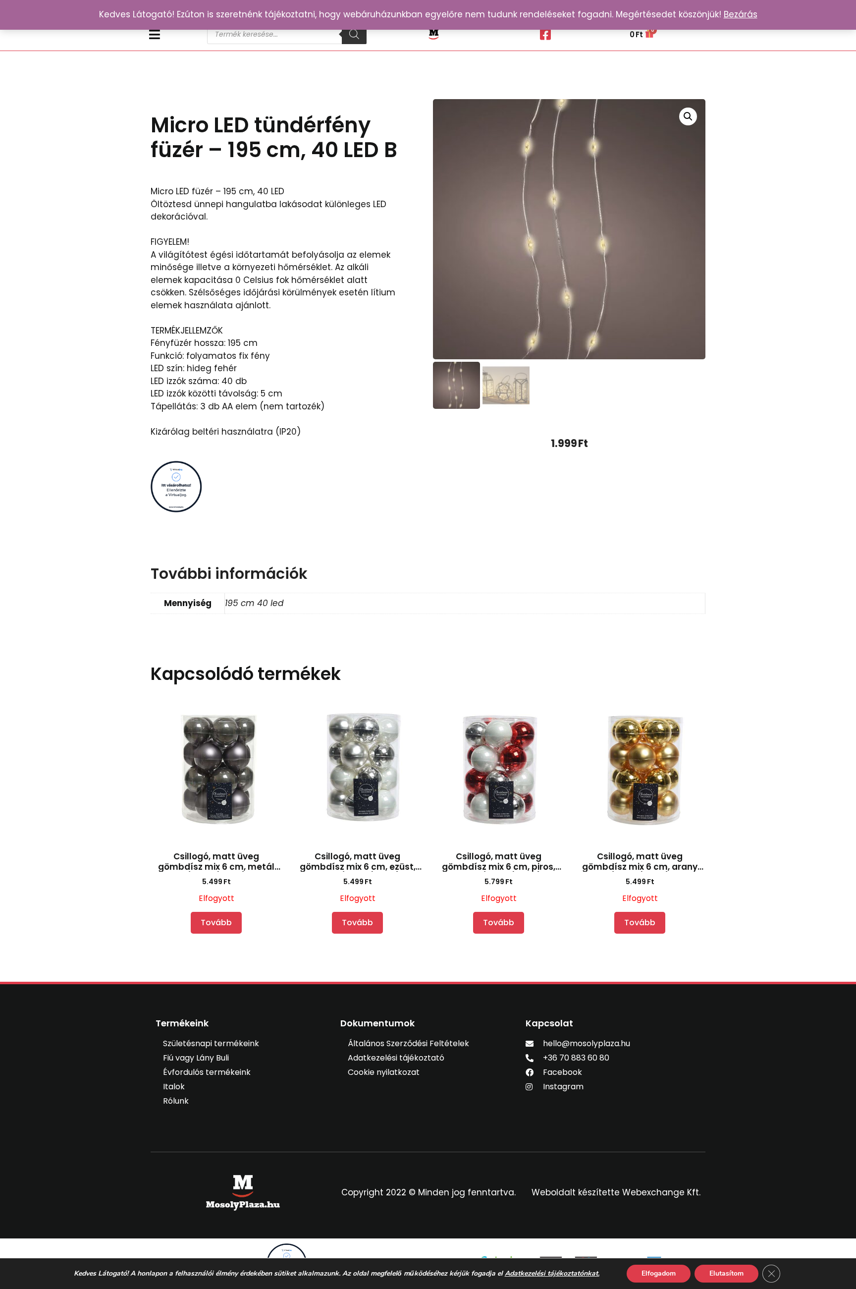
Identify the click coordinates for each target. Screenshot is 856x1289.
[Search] (354, 34)
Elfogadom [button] (659, 1273)
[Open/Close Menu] (173, 34)
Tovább (216, 922)
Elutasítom (726, 1273)
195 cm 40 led (254, 603)
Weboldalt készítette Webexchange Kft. (616, 1192)
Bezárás (740, 14)
